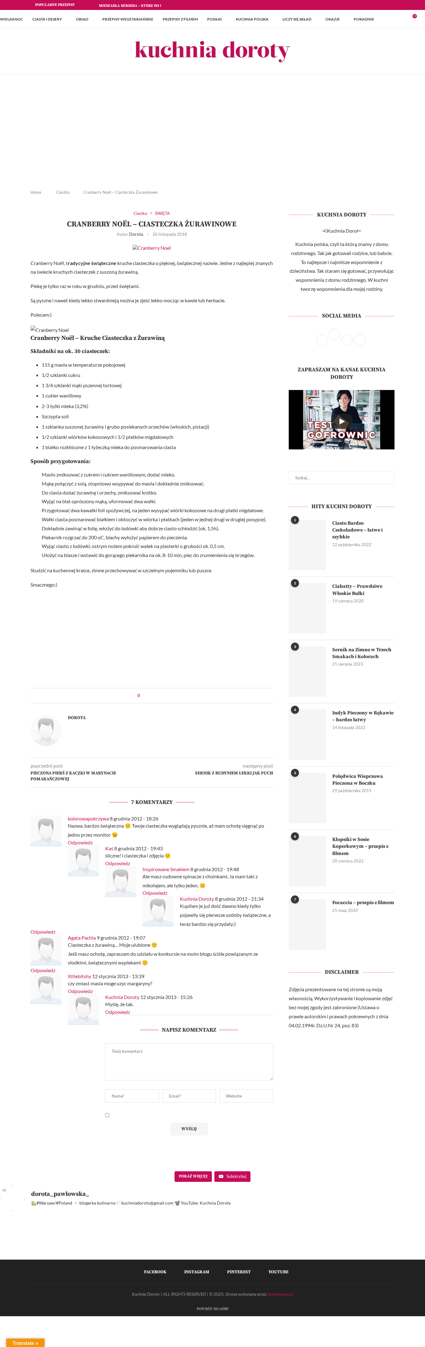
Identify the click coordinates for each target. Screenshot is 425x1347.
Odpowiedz (80, 842)
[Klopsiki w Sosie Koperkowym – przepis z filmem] (307, 861)
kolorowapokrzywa (88, 818)
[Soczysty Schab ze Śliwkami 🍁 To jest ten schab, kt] (186, 1253)
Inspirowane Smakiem (165, 869)
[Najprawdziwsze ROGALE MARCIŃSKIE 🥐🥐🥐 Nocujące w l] (239, 1253)
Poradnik (364, 19)
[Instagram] (378, 5)
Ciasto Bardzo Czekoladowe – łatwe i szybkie (357, 530)
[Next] (93, 5)
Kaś (109, 848)
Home (35, 192)
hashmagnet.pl (280, 1294)
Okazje (332, 19)
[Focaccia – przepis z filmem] (307, 924)
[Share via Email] (162, 695)
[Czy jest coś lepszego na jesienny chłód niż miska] (346, 1253)
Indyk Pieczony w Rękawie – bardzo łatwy (363, 716)
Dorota (136, 234)
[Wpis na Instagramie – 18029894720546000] (132, 1253)
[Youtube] (393, 5)
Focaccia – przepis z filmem (363, 902)
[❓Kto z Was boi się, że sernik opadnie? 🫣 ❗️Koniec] (79, 1253)
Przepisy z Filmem (180, 19)
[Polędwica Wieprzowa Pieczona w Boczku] (307, 798)
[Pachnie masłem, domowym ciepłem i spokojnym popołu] (25, 1253)
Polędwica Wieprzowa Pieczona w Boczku (357, 779)
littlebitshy (79, 976)
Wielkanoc (11, 19)
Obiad (82, 19)
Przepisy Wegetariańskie (127, 19)
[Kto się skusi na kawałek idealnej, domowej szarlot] (400, 1253)
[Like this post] (143, 695)
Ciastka (63, 192)
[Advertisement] (212, 137)
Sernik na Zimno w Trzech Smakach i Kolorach (361, 653)
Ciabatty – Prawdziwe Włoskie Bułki (357, 589)
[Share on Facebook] (150, 695)
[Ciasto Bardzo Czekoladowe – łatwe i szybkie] (307, 545)
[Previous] (85, 5)
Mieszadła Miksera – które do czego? (136, 5)
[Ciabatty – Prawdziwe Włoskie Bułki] (307, 608)
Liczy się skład (297, 19)
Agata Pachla (82, 938)
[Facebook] (371, 5)
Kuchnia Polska (252, 19)
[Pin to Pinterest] (156, 695)
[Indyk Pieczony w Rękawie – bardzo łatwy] (307, 734)
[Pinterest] (385, 5)
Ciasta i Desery (47, 19)
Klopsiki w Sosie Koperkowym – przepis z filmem (360, 846)
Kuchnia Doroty (197, 899)
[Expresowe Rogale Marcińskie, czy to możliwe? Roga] (293, 1253)
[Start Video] (342, 421)
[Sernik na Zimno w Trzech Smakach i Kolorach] (307, 671)
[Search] (422, 19)
